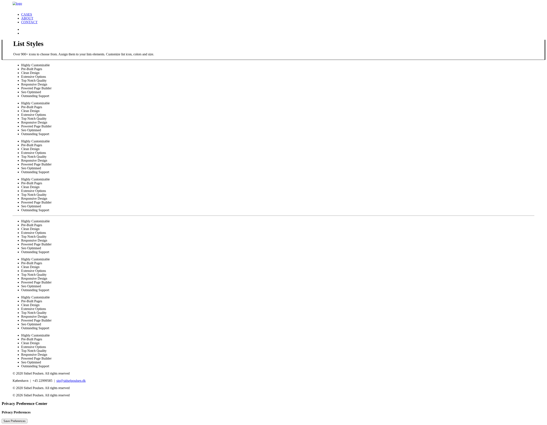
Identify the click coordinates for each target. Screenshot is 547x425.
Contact (29, 22)
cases (26, 14)
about (27, 18)
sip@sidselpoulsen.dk (71, 380)
